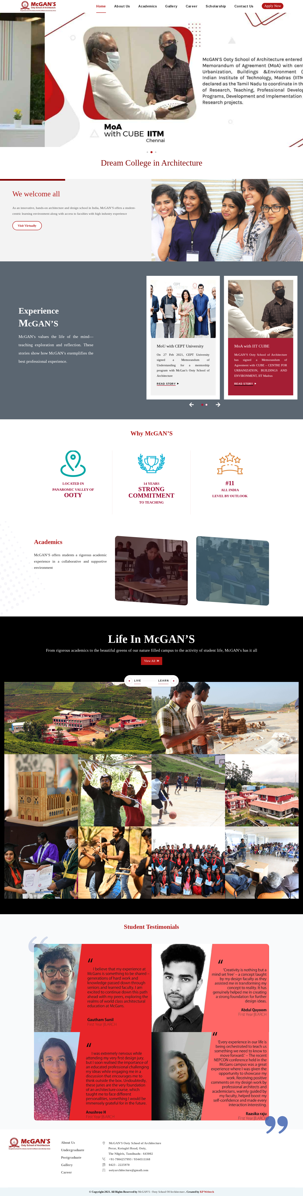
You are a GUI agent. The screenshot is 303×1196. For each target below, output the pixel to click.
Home (101, 6)
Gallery (171, 6)
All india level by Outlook (230, 490)
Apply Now (272, 6)
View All (150, 661)
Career (192, 6)
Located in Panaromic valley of (73, 490)
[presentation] (191, 405)
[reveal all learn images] (174, 681)
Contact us (244, 6)
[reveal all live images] (129, 681)
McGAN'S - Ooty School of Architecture (161, 1191)
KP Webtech (207, 1191)
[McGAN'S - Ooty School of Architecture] (38, 5)
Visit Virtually (27, 225)
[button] (147, 152)
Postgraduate (232, 561)
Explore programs (150, 581)
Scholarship (216, 6)
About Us (122, 6)
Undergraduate (151, 561)
